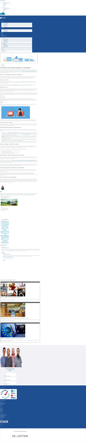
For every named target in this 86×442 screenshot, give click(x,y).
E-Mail (2, 32)
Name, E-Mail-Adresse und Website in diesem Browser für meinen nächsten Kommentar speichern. (13, 275)
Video (7, 239)
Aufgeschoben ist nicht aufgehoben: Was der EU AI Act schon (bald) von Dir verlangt (11, 338)
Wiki (4, 6)
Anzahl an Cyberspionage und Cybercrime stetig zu (30, 71)
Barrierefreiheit (7, 221)
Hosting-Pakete (5, 29)
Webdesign (5, 240)
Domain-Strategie (7, 228)
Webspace (2, 27)
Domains (2, 21)
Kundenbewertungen (3, 403)
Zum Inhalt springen (2, 0)
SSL (1, 33)
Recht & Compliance (4, 237)
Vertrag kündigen (2, 417)
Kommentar (1, 269)
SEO (4, 238)
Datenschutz (2, 225)
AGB (0, 414)
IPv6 (7, 233)
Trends (4, 239)
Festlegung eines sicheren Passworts (13, 132)
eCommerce (4, 232)
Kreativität (5, 234)
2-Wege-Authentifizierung (26, 134)
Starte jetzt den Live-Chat (7, 380)
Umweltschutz (2, 402)
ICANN (6, 233)
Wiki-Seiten (1, 410)
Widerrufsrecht (2, 416)
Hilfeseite (1, 408)
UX (5, 239)
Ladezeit (8, 235)
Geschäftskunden (3, 35)
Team (0, 401)
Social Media (6, 238)
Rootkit (16, 84)
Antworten (2, 252)
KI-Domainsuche (5, 40)
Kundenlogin (1, 409)
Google (8, 232)
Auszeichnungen (3, 221)
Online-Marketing (6, 236)
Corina (3, 253)
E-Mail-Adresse (2, 272)
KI (8, 233)
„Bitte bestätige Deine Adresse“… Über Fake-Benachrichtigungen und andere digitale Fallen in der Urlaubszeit (14, 318)
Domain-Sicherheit (5, 228)
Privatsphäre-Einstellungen (3, 415)
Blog (2, 65)
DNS (5, 225)
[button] (2, 13)
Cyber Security (6, 224)
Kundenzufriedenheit (4, 235)
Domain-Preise (5, 41)
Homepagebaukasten (3, 233)
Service (2, 34)
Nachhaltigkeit (2, 236)
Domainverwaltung (5, 231)
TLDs (2, 239)
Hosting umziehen (6, 31)
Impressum (1, 411)
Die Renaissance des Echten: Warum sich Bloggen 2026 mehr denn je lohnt (10, 297)
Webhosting (3, 242)
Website (1, 274)
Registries (2, 238)
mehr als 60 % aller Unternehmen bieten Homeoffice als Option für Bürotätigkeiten (24, 160)
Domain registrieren (6, 23)
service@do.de (6, 384)
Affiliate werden (2, 404)
